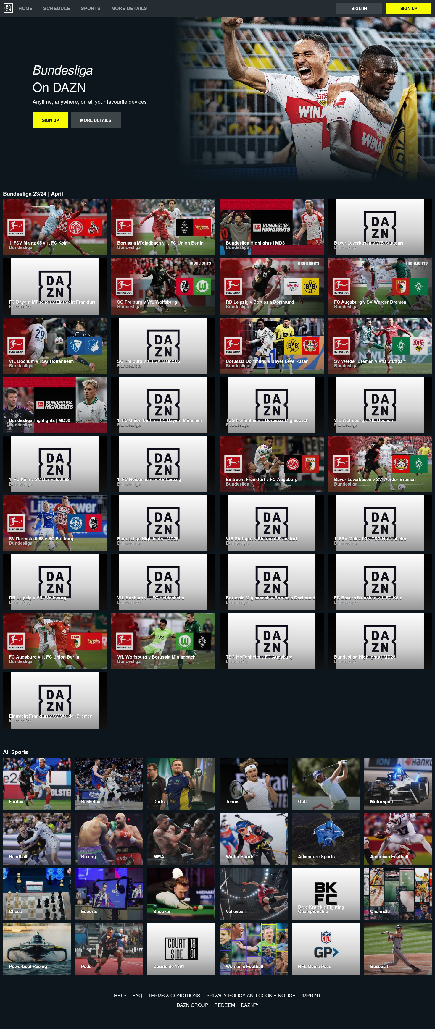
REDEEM (224, 1005)
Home (25, 8)
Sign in (359, 8)
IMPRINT (311, 995)
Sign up (408, 8)
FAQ (137, 995)
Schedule (56, 8)
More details (129, 8)
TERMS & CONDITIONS (174, 995)
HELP (120, 995)
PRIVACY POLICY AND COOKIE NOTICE (251, 995)
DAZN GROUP (192, 1005)
